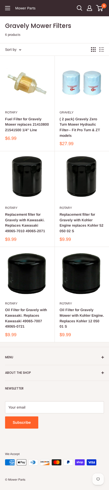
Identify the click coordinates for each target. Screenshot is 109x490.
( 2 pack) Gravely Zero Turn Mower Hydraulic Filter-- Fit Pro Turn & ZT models (80, 127)
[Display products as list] (101, 49)
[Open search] (79, 8)
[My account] (89, 8)
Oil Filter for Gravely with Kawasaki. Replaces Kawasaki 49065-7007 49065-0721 (26, 318)
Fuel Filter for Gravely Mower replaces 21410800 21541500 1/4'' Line (27, 124)
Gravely (67, 112)
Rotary (11, 112)
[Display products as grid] (93, 49)
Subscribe (22, 422)
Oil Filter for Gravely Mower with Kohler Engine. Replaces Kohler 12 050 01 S (82, 318)
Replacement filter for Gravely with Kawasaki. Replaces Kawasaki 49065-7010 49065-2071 (25, 222)
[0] (100, 8)
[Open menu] (7, 8)
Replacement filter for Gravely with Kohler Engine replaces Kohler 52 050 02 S (81, 222)
